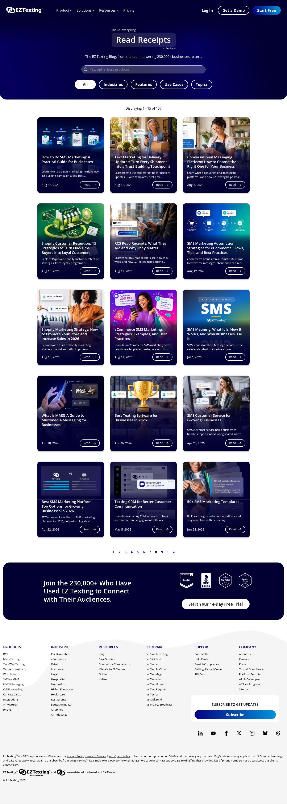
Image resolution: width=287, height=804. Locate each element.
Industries (113, 84)
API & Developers (250, 679)
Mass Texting (11, 659)
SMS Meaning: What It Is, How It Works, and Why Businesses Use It (214, 334)
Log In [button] (207, 10)
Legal (54, 674)
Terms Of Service (95, 756)
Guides (103, 674)
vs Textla (152, 664)
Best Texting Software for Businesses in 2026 (136, 417)
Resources (107, 10)
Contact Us (201, 654)
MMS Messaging (13, 684)
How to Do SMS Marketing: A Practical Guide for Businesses (67, 159)
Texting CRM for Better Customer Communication (143, 504)
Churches (57, 709)
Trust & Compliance (207, 664)
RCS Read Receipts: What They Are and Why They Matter (141, 245)
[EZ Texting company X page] (239, 733)
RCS (5, 654)
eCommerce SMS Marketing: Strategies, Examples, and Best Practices (141, 334)
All (85, 84)
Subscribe (235, 714)
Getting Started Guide (208, 669)
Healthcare (58, 694)
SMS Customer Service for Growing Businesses (209, 417)
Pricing (128, 10)
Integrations (10, 699)
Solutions (84, 10)
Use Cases (174, 84)
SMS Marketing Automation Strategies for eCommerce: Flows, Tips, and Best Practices (215, 248)
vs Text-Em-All (155, 684)
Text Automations (14, 669)
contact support (166, 760)
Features (143, 84)
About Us (245, 654)
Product (62, 10)
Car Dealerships (60, 654)
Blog (101, 654)
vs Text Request (156, 689)
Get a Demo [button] (233, 10)
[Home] (24, 10)
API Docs (200, 674)
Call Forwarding (12, 689)
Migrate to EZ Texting (112, 669)
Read (87, 185)
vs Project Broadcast (159, 704)
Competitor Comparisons (114, 664)
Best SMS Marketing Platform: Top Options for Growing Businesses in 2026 (67, 506)
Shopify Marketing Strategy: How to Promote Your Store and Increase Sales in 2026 (70, 334)
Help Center (202, 659)
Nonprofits (58, 684)
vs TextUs (153, 694)
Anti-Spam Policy (119, 756)
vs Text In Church (157, 669)
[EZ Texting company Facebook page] (226, 733)
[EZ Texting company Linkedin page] (200, 733)
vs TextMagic (155, 674)
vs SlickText (154, 659)
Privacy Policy (75, 756)
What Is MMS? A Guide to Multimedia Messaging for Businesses (64, 420)
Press (242, 664)
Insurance (57, 669)
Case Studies (107, 659)
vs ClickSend (154, 699)
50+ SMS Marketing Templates (213, 501)
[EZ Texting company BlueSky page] (265, 733)
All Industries (59, 714)
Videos (103, 679)
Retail (54, 664)
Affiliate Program (249, 684)
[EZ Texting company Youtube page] (213, 733)
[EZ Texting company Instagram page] (252, 733)
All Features (10, 704)
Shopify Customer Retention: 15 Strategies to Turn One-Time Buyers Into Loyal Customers (69, 248)
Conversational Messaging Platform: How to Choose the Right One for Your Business (211, 162)
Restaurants (58, 699)
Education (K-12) (61, 704)
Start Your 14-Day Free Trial (215, 604)
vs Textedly (154, 679)
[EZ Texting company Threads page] (278, 733)
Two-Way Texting (14, 664)
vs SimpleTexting (157, 654)
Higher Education (62, 689)
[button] (267, 10)
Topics (202, 84)
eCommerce (58, 659)
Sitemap (244, 689)
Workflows (9, 674)
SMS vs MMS (11, 679)
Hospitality (58, 679)
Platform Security (250, 674)
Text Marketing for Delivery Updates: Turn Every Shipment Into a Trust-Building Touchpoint (142, 162)
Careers (244, 659)
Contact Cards (12, 694)
